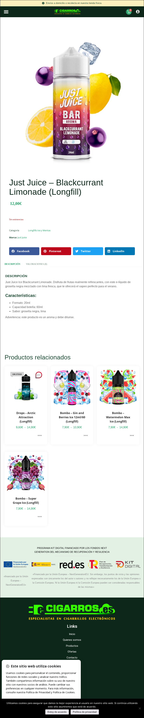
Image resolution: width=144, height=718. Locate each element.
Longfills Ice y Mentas (39, 230)
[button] (6, 11)
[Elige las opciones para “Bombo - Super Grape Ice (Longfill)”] (39, 517)
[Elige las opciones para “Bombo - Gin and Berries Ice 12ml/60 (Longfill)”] (85, 435)
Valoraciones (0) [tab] (36, 264)
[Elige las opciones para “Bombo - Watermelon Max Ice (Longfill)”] (131, 435)
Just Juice (22, 237)
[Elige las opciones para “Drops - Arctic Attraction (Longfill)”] (39, 435)
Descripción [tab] (12, 264)
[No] (139, 708)
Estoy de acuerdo (57, 712)
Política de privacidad (85, 712)
